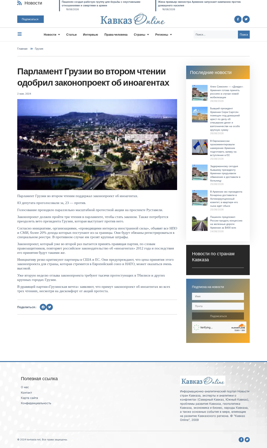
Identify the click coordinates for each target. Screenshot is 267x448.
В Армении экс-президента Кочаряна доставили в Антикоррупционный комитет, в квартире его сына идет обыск (226, 198)
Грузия (39, 48)
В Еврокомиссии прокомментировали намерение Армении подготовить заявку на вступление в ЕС (223, 148)
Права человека (116, 34)
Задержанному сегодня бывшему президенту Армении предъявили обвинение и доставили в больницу (225, 173)
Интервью (90, 34)
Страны (139, 34)
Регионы (161, 34)
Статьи (71, 34)
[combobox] (216, 35)
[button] (43, 307)
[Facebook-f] (238, 19)
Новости (50, 34)
